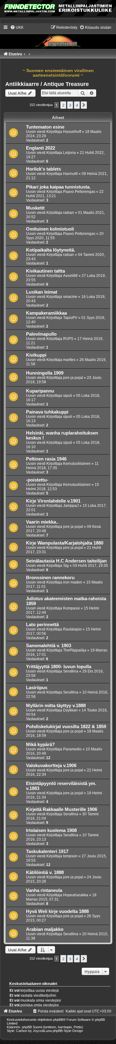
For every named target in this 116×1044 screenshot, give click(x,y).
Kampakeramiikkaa (46, 313)
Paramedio (72, 749)
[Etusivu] (58, 37)
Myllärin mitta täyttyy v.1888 (56, 705)
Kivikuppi (36, 355)
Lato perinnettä (42, 624)
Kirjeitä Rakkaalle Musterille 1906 (61, 809)
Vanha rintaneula (44, 890)
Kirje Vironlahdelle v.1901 (53, 501)
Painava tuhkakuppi (47, 412)
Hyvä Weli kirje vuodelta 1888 (57, 911)
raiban (68, 212)
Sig (66, 565)
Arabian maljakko (44, 929)
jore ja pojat (73, 378)
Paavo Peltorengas (79, 191)
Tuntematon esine (45, 127)
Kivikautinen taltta (45, 271)
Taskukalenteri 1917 (47, 851)
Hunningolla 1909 (44, 373)
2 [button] (63, 105)
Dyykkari (70, 710)
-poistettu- (37, 479)
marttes (69, 360)
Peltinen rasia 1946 (46, 458)
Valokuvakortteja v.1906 (51, 765)
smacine (70, 297)
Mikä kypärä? (40, 744)
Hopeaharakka (75, 895)
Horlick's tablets (43, 169)
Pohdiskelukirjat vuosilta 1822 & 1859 (66, 726)
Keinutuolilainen (77, 463)
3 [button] (70, 105)
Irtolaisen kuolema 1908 (51, 830)
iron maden (72, 582)
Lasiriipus (36, 687)
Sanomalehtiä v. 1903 (48, 645)
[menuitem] (17, 27)
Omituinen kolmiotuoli (50, 229)
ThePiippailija (74, 650)
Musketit (35, 208)
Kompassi (71, 608)
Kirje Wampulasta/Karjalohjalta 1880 (64, 543)
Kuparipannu (40, 390)
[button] (84, 105)
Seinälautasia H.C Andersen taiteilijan (66, 560)
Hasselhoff (72, 131)
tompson (70, 856)
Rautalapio (72, 629)
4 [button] (77, 105)
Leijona (69, 153)
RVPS (68, 339)
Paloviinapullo (41, 334)
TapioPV (70, 318)
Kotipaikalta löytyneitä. (50, 250)
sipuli (67, 395)
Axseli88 (70, 276)
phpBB (58, 1019)
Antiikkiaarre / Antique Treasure (47, 84)
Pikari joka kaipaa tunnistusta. (58, 187)
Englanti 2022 (40, 148)
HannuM (70, 174)
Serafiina (70, 671)
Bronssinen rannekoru (50, 577)
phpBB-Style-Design (68, 1031)
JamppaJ (71, 505)
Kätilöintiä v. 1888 (45, 872)
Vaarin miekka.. (42, 522)
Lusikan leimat (41, 292)
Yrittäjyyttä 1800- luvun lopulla (58, 666)
